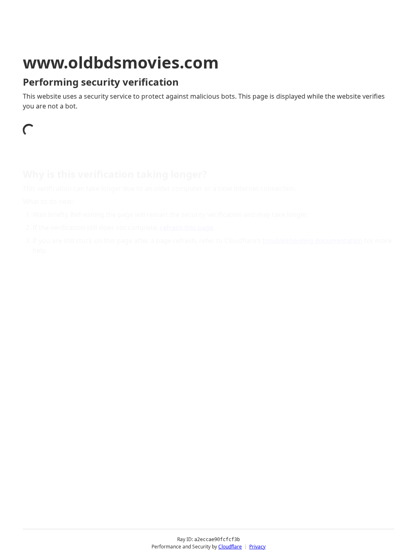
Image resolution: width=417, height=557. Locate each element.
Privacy (257, 546)
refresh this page (186, 227)
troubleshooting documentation (312, 240)
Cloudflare (230, 546)
